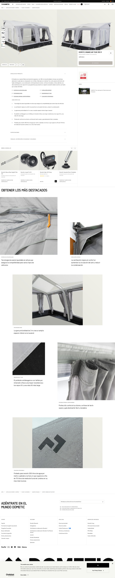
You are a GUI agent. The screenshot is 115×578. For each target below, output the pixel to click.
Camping (51, 4)
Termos (29, 4)
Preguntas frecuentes (6, 528)
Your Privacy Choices (97, 570)
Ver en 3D (4, 64)
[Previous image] (29, 38)
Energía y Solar (72, 4)
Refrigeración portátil (21, 4)
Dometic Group (95, 523)
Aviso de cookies (62, 525)
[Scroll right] (82, 4)
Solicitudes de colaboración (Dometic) (38, 528)
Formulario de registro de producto (9, 525)
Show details (23, 575)
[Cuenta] (108, 4)
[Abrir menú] (13, 4)
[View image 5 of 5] (3, 46)
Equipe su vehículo (57, 1)
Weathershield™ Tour (46, 93)
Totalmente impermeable (47, 96)
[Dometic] (5, 4)
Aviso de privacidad (63, 523)
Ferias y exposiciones (35, 540)
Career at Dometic (96, 535)
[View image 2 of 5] (3, 33)
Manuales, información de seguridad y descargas (23, 139)
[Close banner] (112, 563)
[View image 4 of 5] (3, 41)
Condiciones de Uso (63, 533)
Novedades (94, 533)
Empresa (107, 1)
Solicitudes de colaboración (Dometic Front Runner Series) (41, 531)
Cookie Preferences (63, 528)
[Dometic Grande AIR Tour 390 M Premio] (83, 76)
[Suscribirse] (102, 502)
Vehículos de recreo (58, 4)
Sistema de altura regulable (20, 90)
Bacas (33, 4)
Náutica (66, 4)
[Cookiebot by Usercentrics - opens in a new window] (10, 575)
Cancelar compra (5, 538)
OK (97, 565)
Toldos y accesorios (25, 7)
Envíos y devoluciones (6, 535)
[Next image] (86, 38)
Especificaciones (15, 132)
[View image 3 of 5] (3, 37)
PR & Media (94, 530)
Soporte (103, 1)
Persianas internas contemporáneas (22, 96)
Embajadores (33, 525)
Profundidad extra (18, 93)
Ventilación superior (46, 90)
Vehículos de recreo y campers (12, 7)
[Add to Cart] (56, 181)
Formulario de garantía (6, 533)
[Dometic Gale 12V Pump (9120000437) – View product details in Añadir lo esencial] (48, 167)
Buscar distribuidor (5, 530)
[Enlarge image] (23, 64)
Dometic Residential (39, 537)
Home (2, 7)
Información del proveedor (93, 525)
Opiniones (32, 542)
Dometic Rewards (34, 523)
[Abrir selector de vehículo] (105, 4)
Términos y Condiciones (64, 530)
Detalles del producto (16, 73)
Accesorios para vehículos (42, 4)
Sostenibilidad (91, 528)
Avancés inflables (36, 7)
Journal (31, 535)
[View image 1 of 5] (3, 28)
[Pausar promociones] (2, 1)
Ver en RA (12, 64)
